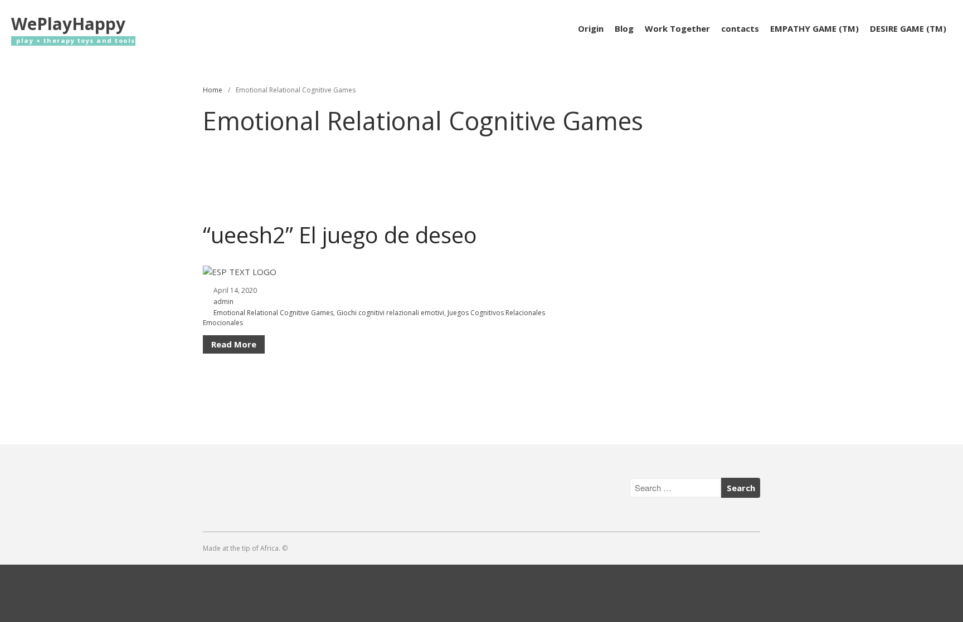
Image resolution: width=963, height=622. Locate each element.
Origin (591, 28)
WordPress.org (868, 572)
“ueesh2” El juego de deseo (340, 234)
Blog (624, 28)
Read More (233, 344)
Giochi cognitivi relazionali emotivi (390, 312)
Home (212, 90)
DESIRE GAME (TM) (908, 28)
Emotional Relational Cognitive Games (273, 312)
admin (223, 301)
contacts (740, 28)
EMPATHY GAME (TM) (814, 28)
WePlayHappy (68, 23)
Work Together (677, 28)
